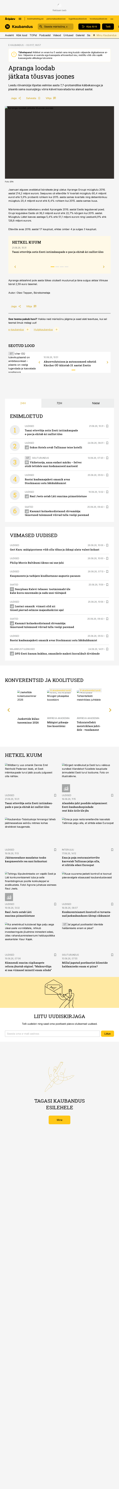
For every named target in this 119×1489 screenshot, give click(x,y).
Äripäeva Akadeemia (58, 718)
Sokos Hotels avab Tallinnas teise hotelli (56, 447)
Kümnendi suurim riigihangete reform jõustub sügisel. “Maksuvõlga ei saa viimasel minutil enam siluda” (28, 966)
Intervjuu (68, 849)
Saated (29, 507)
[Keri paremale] (107, 362)
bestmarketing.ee (35, 19)
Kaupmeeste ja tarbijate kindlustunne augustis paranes (45, 575)
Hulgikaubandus (43, 329)
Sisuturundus (40, 458)
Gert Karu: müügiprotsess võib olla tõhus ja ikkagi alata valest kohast (54, 549)
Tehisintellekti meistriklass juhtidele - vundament (89, 726)
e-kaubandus (16, 329)
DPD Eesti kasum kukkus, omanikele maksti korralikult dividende (57, 653)
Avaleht (9, 35)
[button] (52, 1034)
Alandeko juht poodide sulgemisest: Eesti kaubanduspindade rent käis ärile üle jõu (85, 807)
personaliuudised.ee (56, 19)
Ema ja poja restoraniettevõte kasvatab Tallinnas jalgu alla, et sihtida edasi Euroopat (81, 861)
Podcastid (45, 35)
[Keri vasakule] (39, 362)
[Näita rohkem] (112, 19)
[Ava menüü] (20, 19)
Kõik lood (21, 35)
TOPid (33, 35)
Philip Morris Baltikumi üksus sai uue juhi (37, 562)
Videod (57, 35)
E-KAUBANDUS (16, 45)
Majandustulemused (22, 649)
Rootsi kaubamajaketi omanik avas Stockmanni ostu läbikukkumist (53, 640)
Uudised (29, 426)
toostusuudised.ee (98, 19)
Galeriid (80, 35)
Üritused (68, 35)
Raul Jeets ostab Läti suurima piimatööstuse (58, 496)
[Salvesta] (107, 426)
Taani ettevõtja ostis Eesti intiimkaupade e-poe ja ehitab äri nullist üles (58, 251)
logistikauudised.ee (78, 19)
